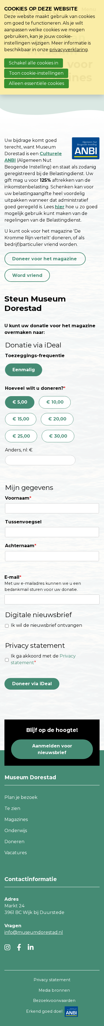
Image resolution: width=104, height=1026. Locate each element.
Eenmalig (23, 369)
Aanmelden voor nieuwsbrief (52, 749)
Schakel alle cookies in (33, 63)
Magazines (16, 819)
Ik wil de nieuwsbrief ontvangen (46, 625)
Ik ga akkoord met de (43, 659)
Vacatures (15, 852)
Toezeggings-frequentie (35, 355)
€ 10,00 (55, 402)
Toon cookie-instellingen (36, 73)
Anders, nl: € (18, 450)
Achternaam (20, 545)
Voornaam (18, 498)
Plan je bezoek (20, 797)
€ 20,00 (57, 419)
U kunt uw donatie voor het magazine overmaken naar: (49, 329)
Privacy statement (52, 979)
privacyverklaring (68, 49)
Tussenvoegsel (23, 521)
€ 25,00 (21, 436)
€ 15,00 (20, 419)
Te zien (12, 808)
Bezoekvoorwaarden (54, 1000)
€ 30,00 (58, 436)
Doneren (14, 841)
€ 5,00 (19, 402)
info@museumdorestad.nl (33, 932)
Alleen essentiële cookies (36, 83)
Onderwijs (15, 830)
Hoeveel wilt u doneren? (35, 388)
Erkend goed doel (44, 1011)
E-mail (12, 577)
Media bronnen (54, 990)
